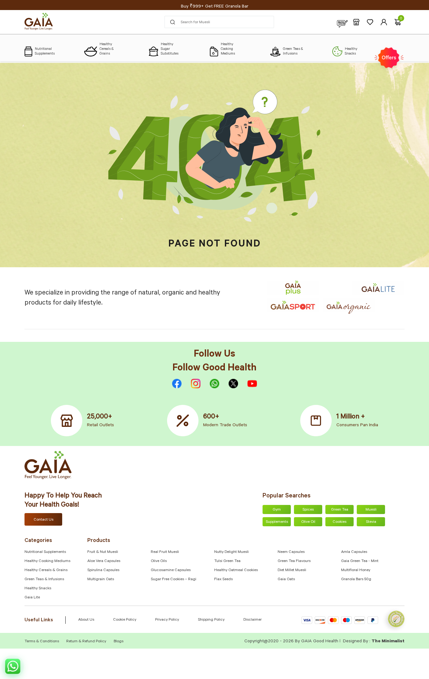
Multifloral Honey (355, 570)
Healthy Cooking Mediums (47, 561)
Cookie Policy (124, 620)
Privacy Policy (167, 620)
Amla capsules (354, 552)
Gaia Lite (32, 598)
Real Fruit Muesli (165, 552)
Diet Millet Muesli (292, 570)
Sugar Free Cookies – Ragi (173, 579)
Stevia (371, 522)
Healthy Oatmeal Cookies (236, 570)
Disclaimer (252, 620)
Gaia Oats (286, 579)
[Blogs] (342, 22)
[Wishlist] (370, 22)
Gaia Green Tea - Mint (359, 561)
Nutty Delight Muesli (231, 552)
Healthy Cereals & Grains (46, 570)
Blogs (118, 641)
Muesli (371, 510)
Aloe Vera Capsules (103, 561)
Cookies (339, 522)
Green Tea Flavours (294, 561)
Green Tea (339, 510)
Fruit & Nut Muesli (102, 552)
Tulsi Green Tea (227, 561)
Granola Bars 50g (356, 579)
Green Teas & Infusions (44, 579)
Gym (277, 510)
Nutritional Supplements (45, 552)
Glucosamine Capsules (171, 570)
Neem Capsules (291, 552)
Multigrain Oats (100, 579)
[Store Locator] (356, 22)
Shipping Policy (211, 620)
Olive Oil (308, 522)
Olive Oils (159, 561)
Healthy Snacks (37, 588)
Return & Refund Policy (86, 641)
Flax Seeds (223, 579)
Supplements (277, 522)
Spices (308, 510)
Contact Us (43, 520)
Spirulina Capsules (103, 570)
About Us (86, 620)
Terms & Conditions (42, 641)
